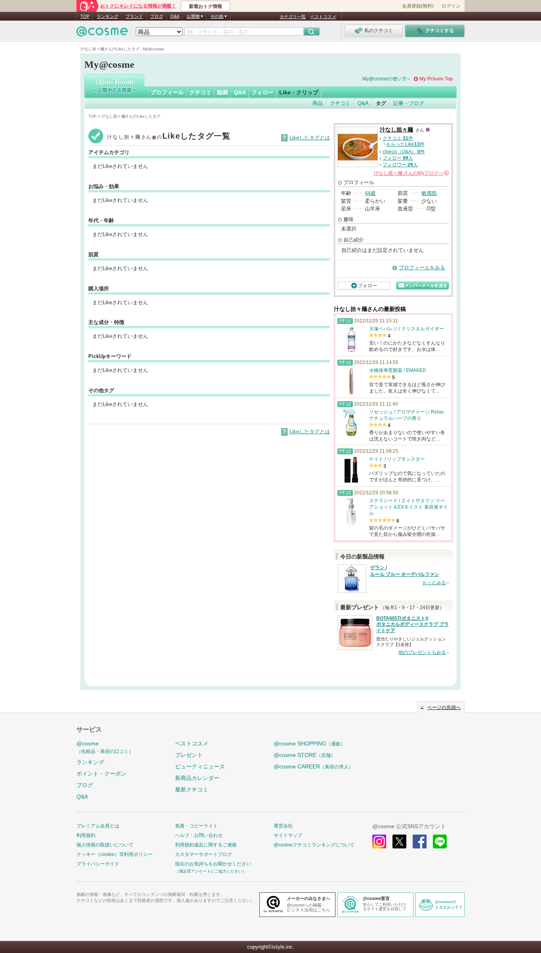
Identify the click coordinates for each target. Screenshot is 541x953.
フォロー (262, 92)
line (440, 841)
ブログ (156, 16)
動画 (222, 92)
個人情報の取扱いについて (104, 845)
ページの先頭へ (444, 707)
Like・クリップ (298, 92)
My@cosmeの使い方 (384, 79)
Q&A (174, 16)
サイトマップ (288, 835)
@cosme (104, 747)
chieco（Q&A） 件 (404, 151)
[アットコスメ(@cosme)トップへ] (102, 33)
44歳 (370, 193)
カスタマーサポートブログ (203, 854)
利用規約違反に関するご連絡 (206, 845)
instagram (379, 841)
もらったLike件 (405, 144)
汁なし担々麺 (396, 130)
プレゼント (189, 755)
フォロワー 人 (400, 165)
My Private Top (436, 79)
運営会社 (283, 826)
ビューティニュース (200, 766)
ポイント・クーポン (101, 773)
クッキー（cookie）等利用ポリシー (114, 854)
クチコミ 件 (398, 138)
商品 (317, 103)
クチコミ (200, 92)
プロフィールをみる (422, 268)
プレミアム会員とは (97, 826)
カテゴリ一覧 (293, 16)
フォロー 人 (398, 158)
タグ (381, 103)
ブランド (134, 16)
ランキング (107, 16)
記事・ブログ (408, 103)
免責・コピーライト (196, 826)
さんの (411, 173)
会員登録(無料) (418, 6)
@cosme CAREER (313, 766)
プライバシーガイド (97, 864)
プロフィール (167, 92)
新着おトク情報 (205, 6)
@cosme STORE (304, 755)
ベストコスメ (323, 16)
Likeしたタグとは (310, 138)
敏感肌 (429, 193)
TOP (85, 16)
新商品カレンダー (197, 778)
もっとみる (434, 582)
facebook (420, 841)
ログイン (451, 6)
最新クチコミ (191, 789)
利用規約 (85, 835)
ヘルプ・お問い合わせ (199, 835)
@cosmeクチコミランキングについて (314, 845)
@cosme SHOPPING (309, 743)
